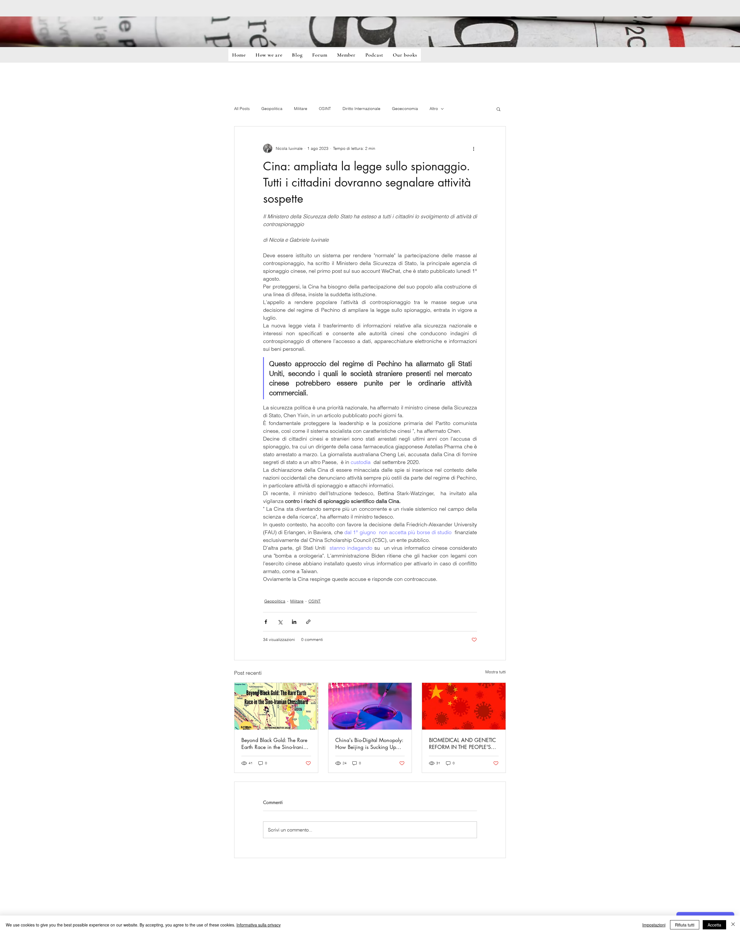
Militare (300, 108)
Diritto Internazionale (361, 108)
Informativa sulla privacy (258, 925)
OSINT (325, 108)
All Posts (242, 108)
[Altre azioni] (473, 148)
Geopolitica (271, 108)
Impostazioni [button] (653, 925)
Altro (434, 108)
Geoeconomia (405, 108)
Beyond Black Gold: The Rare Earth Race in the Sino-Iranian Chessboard (275, 743)
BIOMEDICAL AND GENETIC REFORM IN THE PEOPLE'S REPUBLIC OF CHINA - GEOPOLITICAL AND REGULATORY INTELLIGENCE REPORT (463, 743)
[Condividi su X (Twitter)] (280, 621)
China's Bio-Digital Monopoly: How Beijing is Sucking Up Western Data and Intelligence (369, 743)
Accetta (714, 925)
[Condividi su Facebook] (266, 621)
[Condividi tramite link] (308, 621)
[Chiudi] (733, 924)
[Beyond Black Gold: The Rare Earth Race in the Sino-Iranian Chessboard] (276, 706)
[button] (498, 109)
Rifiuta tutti (684, 925)
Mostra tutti (495, 671)
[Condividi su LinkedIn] (294, 621)
